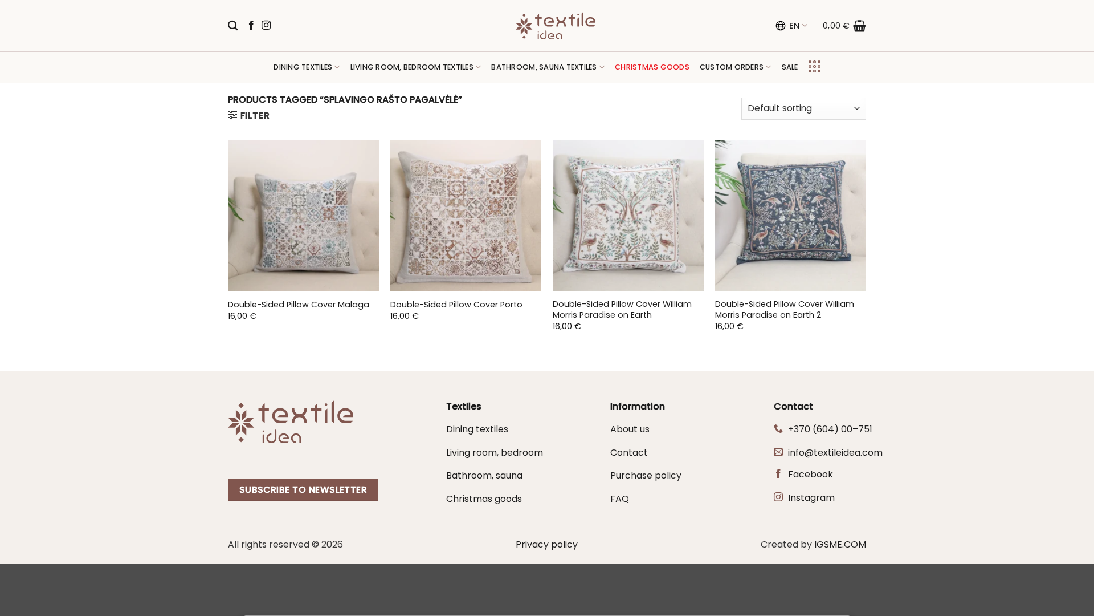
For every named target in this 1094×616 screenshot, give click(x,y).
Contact (629, 452)
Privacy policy (547, 544)
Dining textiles (303, 67)
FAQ (619, 498)
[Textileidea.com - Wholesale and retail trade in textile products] (555, 25)
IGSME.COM (840, 544)
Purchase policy (645, 475)
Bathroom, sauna (484, 475)
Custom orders (732, 67)
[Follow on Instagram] (266, 26)
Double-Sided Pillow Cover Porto (456, 304)
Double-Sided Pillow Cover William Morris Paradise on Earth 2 (784, 309)
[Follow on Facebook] (251, 26)
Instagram (811, 497)
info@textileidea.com (835, 452)
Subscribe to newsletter (303, 490)
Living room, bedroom (494, 452)
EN (794, 25)
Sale (790, 67)
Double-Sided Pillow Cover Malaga (298, 304)
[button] (844, 25)
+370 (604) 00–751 (830, 429)
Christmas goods (484, 498)
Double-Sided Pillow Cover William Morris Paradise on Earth (622, 309)
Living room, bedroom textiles (411, 67)
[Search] (233, 26)
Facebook (810, 474)
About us (630, 429)
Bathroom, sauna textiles (544, 67)
